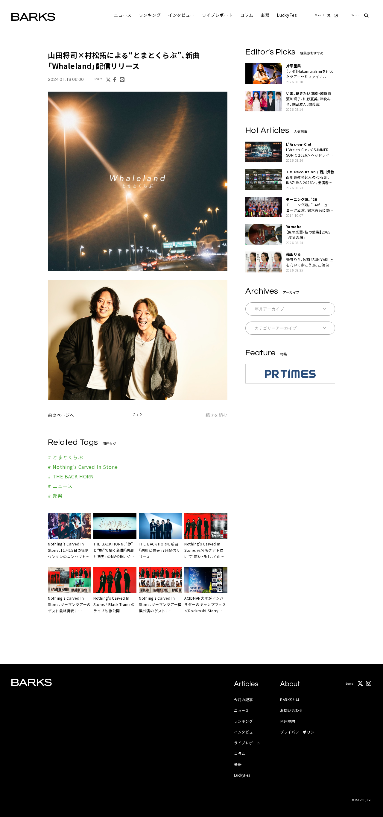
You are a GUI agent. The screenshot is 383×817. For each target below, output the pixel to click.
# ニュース (60, 485)
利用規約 (287, 721)
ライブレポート (217, 15)
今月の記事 (243, 699)
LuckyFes (287, 15)
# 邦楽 (55, 495)
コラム (247, 15)
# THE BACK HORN (71, 476)
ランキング (150, 15)
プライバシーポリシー (299, 731)
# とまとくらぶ (65, 457)
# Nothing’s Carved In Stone (83, 466)
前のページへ (61, 415)
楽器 (265, 15)
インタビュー (181, 15)
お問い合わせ (291, 710)
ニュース (122, 15)
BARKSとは (290, 699)
